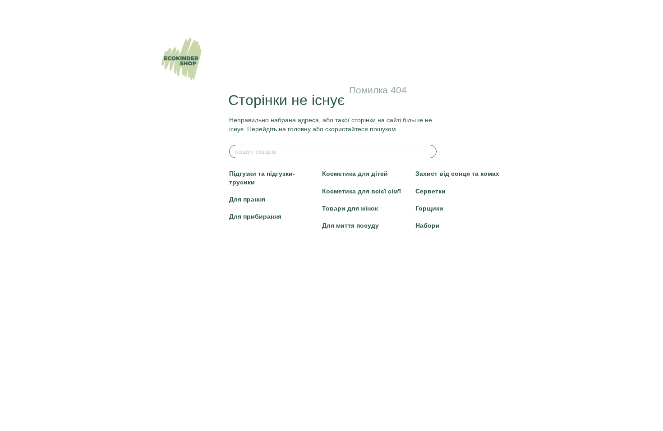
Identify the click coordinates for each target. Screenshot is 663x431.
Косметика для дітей (355, 173)
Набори (427, 225)
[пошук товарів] (429, 151)
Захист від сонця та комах (457, 173)
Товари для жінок (350, 208)
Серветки (430, 191)
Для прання (247, 199)
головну (299, 129)
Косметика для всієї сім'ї (361, 191)
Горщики (429, 208)
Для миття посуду (350, 225)
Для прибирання (255, 216)
